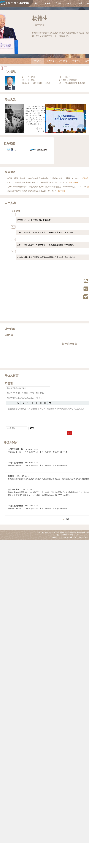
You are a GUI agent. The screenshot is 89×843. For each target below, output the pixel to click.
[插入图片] (50, 403)
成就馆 (69, 3)
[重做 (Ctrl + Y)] (13, 403)
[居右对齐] (41, 403)
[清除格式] (18, 403)
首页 (37, 3)
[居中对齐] (37, 403)
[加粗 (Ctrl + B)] (23, 403)
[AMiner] (15, 149)
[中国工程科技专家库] (38, 149)
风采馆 (47, 3)
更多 (68, 519)
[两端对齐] (45, 403)
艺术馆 (58, 3)
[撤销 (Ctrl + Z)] (8, 403)
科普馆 (79, 3)
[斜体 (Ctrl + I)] (27, 403)
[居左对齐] (33, 403)
